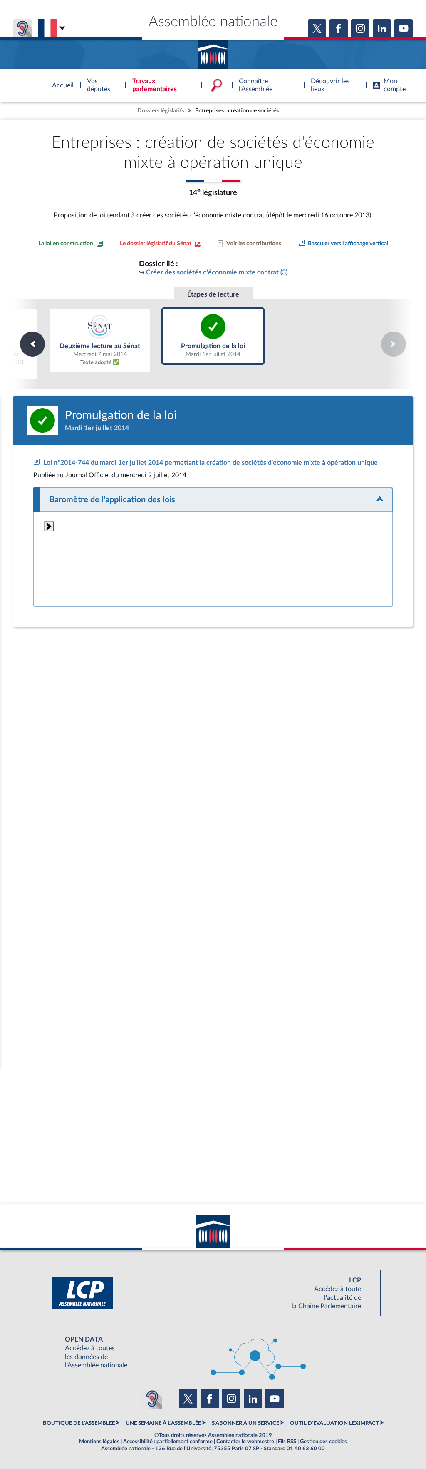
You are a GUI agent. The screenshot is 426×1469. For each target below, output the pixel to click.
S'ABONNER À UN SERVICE (245, 1423)
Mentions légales (99, 1441)
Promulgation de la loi (213, 335)
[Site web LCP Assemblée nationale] (213, 1293)
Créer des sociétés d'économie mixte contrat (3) (216, 272)
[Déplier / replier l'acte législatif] (213, 499)
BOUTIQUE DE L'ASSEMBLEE (79, 1423)
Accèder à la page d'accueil (213, 51)
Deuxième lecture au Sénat (100, 340)
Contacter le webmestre (245, 1441)
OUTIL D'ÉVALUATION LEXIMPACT (334, 1423)
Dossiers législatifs (160, 110)
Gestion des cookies (323, 1441)
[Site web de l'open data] (213, 1352)
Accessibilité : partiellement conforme (168, 1441)
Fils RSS (287, 1441)
